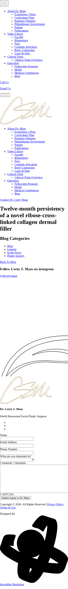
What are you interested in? (15, 456)
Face (17, 43)
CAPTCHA (7, 494)
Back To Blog (8, 262)
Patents (19, 27)
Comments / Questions (13, 462)
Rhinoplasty (21, 40)
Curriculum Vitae (24, 17)
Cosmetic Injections (26, 46)
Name (3, 435)
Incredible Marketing (12, 584)
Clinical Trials (15, 56)
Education (13, 63)
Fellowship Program (26, 66)
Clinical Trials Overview (29, 59)
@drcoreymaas (8, 275)
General (11, 249)
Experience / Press (25, 14)
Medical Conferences (27, 72)
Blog (17, 76)
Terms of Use (7, 507)
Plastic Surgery (15, 255)
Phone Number (8, 449)
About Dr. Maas (16, 11)
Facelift (19, 37)
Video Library (15, 33)
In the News (14, 252)
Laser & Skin (22, 53)
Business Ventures (25, 20)
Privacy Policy (55, 504)
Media (18, 69)
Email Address (8, 442)
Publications (21, 30)
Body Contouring (25, 50)
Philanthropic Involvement (30, 24)
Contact (14, 199)
